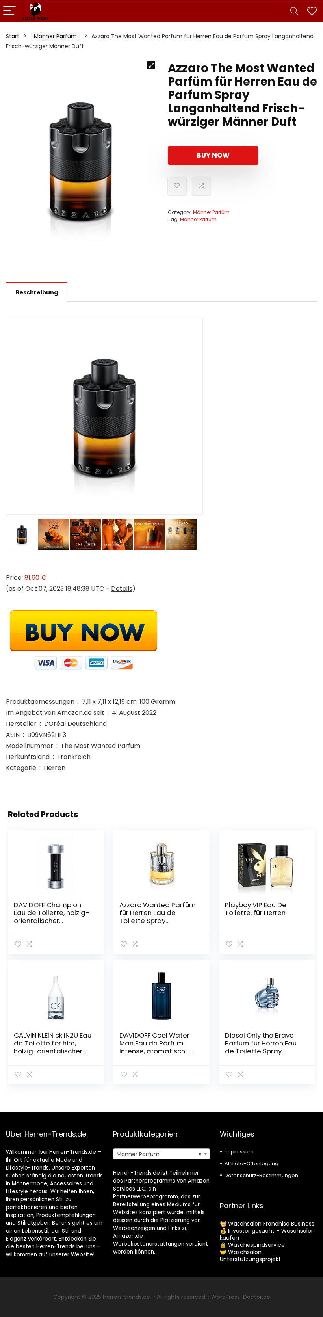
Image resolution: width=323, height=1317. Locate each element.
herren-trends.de (126, 1297)
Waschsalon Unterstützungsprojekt (250, 1255)
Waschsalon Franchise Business (271, 1224)
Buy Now (213, 155)
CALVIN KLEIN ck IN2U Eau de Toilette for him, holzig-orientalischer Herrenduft (52, 1047)
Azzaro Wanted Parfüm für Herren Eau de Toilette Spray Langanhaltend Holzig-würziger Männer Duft (157, 920)
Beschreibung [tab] (36, 292)
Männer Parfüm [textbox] (159, 1154)
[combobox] (161, 1153)
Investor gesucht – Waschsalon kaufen (267, 1234)
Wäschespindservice (256, 1245)
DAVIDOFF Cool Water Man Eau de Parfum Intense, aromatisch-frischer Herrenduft (154, 1047)
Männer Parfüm (55, 36)
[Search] (294, 11)
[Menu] (9, 11)
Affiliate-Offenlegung (251, 1163)
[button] (151, 65)
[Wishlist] (312, 11)
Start (12, 36)
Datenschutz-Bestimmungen (261, 1175)
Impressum (239, 1151)
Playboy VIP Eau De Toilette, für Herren (255, 908)
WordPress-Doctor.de (240, 1297)
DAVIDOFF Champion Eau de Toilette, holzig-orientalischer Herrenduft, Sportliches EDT (51, 920)
